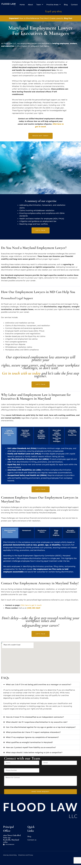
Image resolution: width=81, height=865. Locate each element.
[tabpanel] (40, 464)
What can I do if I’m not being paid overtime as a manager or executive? (38, 684)
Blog (66, 4)
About (30, 4)
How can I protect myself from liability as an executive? (31, 747)
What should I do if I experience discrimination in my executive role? (37, 722)
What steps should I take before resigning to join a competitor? (34, 752)
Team (38, 4)
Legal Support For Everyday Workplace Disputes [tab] (41, 434)
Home (22, 4)
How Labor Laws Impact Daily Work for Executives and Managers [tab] (57, 435)
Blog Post (68, 18)
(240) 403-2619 (53, 11)
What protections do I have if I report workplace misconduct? (33, 732)
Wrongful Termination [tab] (70, 531)
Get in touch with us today (21, 373)
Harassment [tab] (26, 530)
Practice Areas (52, 4)
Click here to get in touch (31, 605)
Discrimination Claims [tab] (10, 531)
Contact (74, 4)
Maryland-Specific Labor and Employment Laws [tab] (25, 433)
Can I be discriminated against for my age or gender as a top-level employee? (41, 727)
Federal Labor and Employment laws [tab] (9, 432)
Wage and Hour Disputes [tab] (56, 532)
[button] (40, 684)
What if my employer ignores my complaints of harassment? (32, 737)
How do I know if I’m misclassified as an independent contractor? (35, 717)
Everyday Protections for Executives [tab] (72, 432)
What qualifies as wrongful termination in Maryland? (29, 742)
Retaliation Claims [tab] (42, 531)
